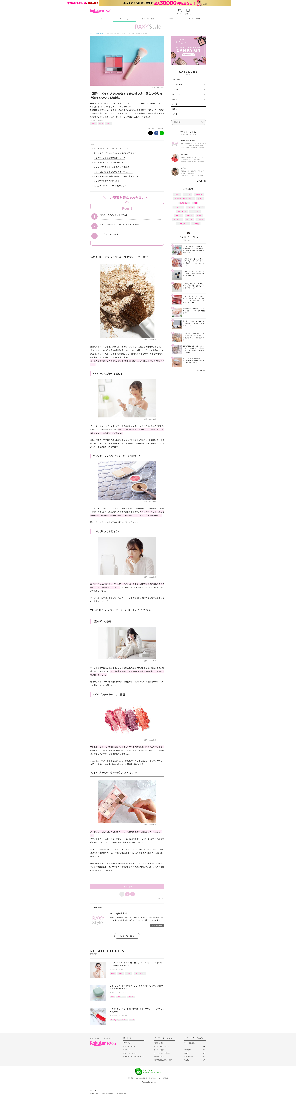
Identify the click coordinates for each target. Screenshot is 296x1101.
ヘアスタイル (181, 211)
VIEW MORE (201, 181)
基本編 (101, 123)
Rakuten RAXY (100, 11)
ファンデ (131, 997)
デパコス (189, 220)
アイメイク (176, 89)
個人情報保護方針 (141, 1078)
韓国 (112, 997)
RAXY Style (124, 19)
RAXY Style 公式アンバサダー (118, 1020)
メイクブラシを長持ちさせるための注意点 (111, 167)
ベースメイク (99, 120)
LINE (186, 1053)
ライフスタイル (183, 224)
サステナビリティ (122, 1093)
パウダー (128, 973)
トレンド (190, 207)
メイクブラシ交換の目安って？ (106, 181)
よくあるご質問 (194, 19)
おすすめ (187, 195)
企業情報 (130, 1078)
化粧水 (199, 215)
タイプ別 (196, 224)
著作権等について (154, 1078)
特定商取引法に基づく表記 (163, 1060)
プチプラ (178, 215)
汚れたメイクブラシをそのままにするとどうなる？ (115, 153)
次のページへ (127, 886)
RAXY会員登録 (189, 1043)
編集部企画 (199, 195)
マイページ (127, 1050)
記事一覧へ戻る (127, 935)
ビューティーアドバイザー (132, 1056)
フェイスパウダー (139, 973)
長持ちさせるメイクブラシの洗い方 (108, 162)
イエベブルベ (195, 211)
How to (93, 123)
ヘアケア (175, 99)
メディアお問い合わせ (161, 1046)
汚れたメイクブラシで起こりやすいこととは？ (113, 148)
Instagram (187, 1050)
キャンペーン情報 (148, 19)
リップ (132, 1020)
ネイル (174, 104)
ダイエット (177, 220)
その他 (174, 114)
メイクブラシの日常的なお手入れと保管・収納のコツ (116, 176)
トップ (101, 19)
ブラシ (108, 123)
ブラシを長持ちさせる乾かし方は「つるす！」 (113, 171)
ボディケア (176, 94)
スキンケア (176, 80)
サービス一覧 (94, 1093)
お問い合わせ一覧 (107, 1093)
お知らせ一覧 (158, 1043)
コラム (174, 109)
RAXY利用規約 (159, 1056)
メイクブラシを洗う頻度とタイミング (109, 157)
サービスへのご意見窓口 (162, 1053)
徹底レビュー (121, 997)
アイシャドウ (178, 207)
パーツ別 (189, 215)
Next (160, 898)
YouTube (187, 1060)
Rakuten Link (188, 1056)
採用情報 (165, 1078)
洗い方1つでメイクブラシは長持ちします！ (112, 185)
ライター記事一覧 (157, 925)
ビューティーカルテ (130, 1053)
